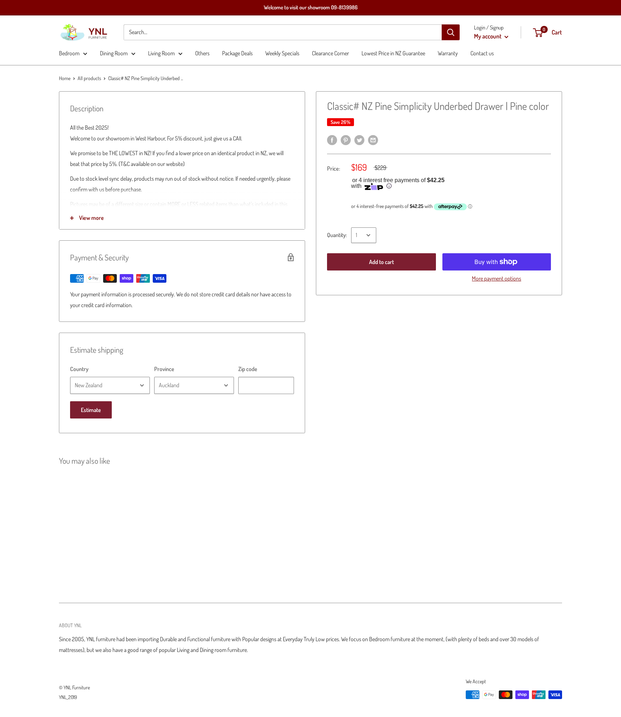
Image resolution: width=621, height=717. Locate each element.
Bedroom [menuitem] (69, 53)
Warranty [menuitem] (448, 53)
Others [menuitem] (202, 53)
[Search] (451, 32)
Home (64, 78)
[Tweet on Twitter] (359, 139)
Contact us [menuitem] (482, 53)
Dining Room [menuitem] (114, 53)
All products (89, 78)
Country (79, 369)
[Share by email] (373, 139)
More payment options (496, 278)
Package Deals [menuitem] (237, 53)
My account (488, 36)
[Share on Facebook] (332, 139)
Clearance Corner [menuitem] (330, 53)
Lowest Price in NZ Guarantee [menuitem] (393, 53)
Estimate (91, 409)
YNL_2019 (68, 697)
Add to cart (381, 261)
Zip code (247, 369)
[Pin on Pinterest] (346, 139)
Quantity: (337, 235)
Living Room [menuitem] (161, 53)
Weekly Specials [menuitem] (282, 53)
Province (164, 369)
